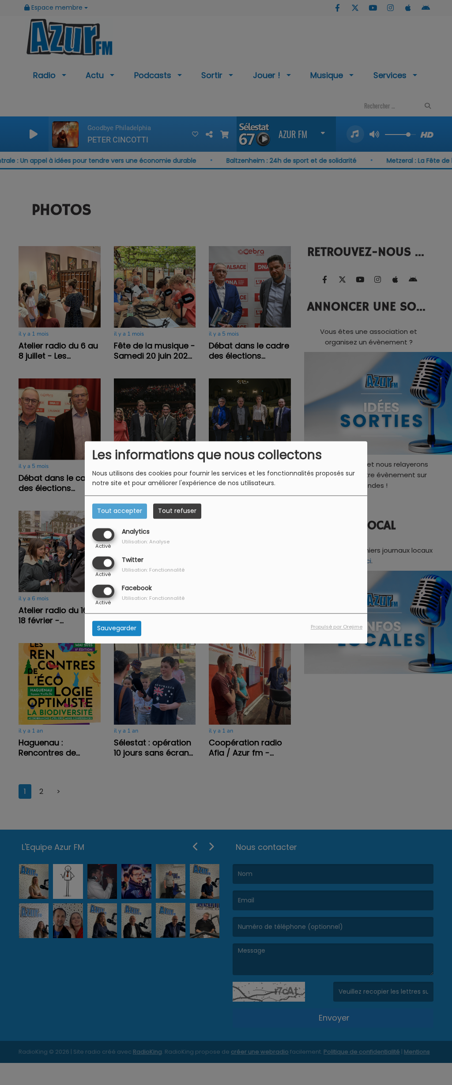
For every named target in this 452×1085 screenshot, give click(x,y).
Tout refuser (177, 510)
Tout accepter (119, 510)
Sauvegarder (116, 628)
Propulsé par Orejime (336, 627)
